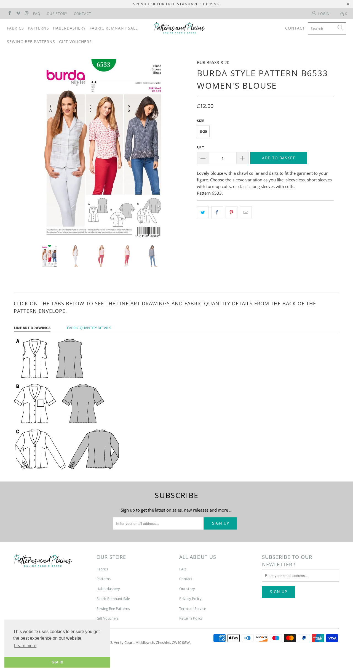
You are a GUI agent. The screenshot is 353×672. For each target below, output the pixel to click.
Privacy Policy (190, 598)
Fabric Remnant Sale (114, 28)
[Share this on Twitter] (203, 212)
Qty (200, 146)
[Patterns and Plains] (179, 27)
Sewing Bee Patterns (31, 41)
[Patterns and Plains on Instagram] (26, 13)
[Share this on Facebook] (217, 212)
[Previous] (23, 148)
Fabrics (15, 28)
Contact (82, 13)
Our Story (57, 13)
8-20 (203, 131)
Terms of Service (192, 608)
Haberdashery (69, 28)
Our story (187, 588)
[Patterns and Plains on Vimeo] (17, 13)
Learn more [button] (25, 645)
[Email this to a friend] (246, 212)
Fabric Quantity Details (89, 327)
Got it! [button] (57, 662)
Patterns (38, 28)
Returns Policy (191, 618)
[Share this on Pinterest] (231, 212)
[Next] (182, 148)
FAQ (36, 13)
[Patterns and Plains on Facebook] (9, 13)
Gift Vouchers (75, 41)
